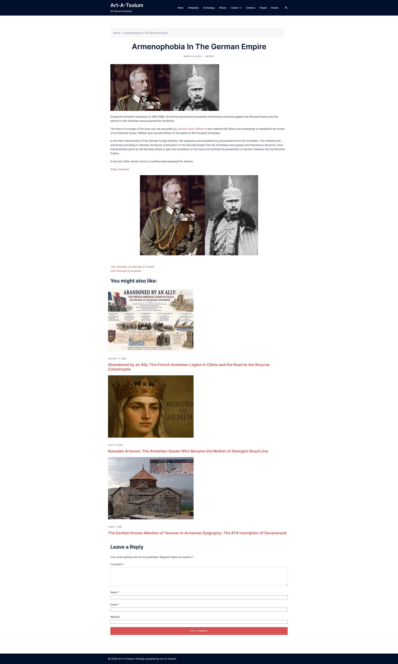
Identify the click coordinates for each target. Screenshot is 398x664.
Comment (117, 564)
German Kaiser (186, 128)
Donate (274, 7)
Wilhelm (200, 128)
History (223, 7)
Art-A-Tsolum (126, 5)
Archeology (209, 7)
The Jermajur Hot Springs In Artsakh (132, 266)
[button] (286, 8)
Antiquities (193, 7)
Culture (234, 7)
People (263, 7)
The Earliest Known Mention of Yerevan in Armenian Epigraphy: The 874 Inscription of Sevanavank (197, 533)
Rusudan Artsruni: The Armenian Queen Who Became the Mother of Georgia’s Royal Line (188, 451)
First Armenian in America (125, 270)
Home (116, 32)
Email (114, 604)
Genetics (250, 7)
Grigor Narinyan (119, 169)
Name (114, 592)
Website (115, 616)
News (181, 7)
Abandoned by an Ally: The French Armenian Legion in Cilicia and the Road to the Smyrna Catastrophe (188, 366)
